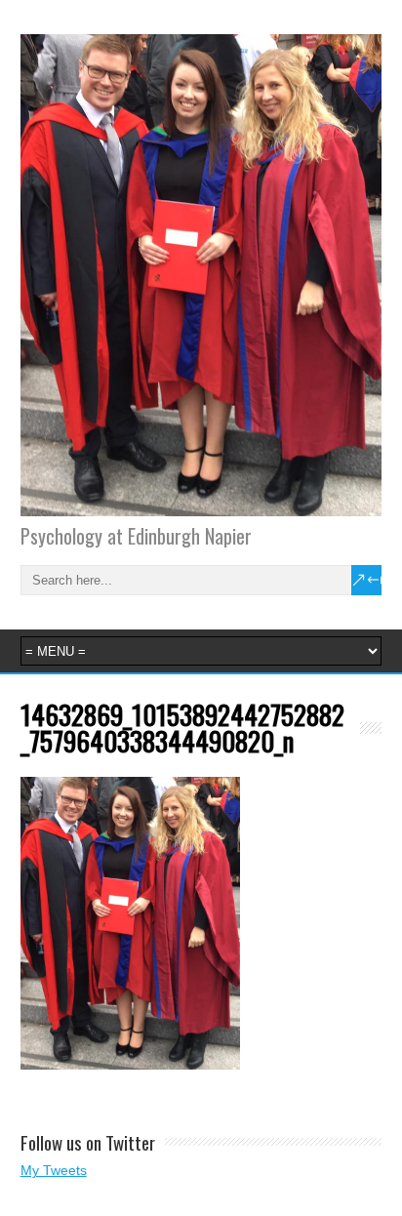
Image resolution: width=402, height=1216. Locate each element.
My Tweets (53, 1170)
